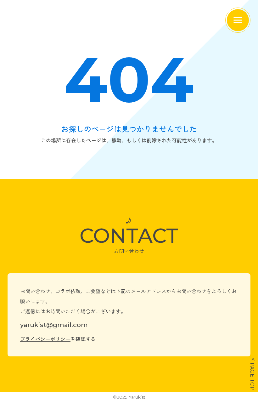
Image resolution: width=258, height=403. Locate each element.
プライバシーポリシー (45, 339)
